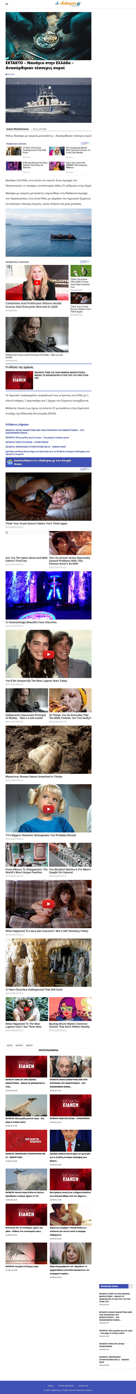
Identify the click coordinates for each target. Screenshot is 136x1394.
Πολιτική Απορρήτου (66, 1385)
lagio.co (89, 1390)
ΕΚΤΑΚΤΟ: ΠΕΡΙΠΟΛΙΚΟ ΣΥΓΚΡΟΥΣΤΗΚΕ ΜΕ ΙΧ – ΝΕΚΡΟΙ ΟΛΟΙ (36, 446)
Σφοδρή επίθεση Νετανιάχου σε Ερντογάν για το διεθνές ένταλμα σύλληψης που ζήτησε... (70, 1157)
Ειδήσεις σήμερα (17, 424)
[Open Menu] (7, 4)
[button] (48, 36)
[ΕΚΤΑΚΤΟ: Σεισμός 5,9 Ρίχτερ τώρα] (26, 1253)
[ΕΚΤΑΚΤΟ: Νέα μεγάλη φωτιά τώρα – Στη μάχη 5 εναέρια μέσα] (26, 1105)
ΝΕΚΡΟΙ (29, 1045)
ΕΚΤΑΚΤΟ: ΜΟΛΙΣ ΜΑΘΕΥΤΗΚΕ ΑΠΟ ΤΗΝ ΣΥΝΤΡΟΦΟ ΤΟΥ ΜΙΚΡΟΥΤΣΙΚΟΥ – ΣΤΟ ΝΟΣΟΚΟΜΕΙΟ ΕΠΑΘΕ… (45, 431)
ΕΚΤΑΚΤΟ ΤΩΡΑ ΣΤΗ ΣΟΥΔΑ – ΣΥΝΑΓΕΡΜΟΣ (27, 442)
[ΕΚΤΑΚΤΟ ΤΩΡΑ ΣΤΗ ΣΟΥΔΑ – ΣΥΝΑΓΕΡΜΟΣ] (70, 1105)
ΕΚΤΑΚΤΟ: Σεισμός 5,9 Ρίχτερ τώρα (22, 1266)
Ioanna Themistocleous (17, 129)
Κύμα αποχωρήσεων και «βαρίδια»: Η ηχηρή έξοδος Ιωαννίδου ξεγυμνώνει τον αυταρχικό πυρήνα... (70, 1270)
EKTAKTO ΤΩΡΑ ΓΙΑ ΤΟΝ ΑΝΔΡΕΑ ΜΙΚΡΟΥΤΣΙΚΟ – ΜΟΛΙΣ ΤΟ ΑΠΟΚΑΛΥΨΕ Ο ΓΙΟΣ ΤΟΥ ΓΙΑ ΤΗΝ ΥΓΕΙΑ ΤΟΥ (61, 375)
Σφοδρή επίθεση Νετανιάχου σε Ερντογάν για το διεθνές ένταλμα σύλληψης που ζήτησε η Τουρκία (48, 452)
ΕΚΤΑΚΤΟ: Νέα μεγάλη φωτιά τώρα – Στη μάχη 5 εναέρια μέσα (37, 437)
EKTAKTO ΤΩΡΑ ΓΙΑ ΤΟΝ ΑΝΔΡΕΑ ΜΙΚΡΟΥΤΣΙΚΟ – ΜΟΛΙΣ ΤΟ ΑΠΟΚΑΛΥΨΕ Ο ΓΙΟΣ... (25, 1083)
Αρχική (50, 1385)
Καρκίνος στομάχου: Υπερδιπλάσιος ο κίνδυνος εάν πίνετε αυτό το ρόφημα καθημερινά (68, 1231)
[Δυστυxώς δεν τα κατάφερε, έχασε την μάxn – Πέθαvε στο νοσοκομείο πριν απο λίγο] (26, 1215)
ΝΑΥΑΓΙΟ (19, 1045)
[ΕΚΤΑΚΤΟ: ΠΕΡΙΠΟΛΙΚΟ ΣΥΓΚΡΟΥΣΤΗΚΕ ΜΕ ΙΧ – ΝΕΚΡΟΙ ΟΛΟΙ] (26, 1141)
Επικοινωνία (83, 1385)
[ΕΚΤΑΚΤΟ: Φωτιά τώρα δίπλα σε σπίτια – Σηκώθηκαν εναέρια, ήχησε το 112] (26, 1179)
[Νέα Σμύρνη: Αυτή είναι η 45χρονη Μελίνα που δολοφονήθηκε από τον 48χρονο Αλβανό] (70, 1179)
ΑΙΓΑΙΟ (10, 1045)
